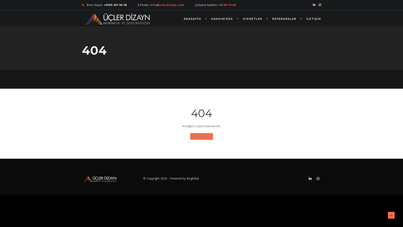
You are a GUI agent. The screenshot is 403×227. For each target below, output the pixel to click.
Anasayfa (192, 18)
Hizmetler (252, 18)
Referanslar (284, 18)
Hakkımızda (222, 18)
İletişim (313, 18)
